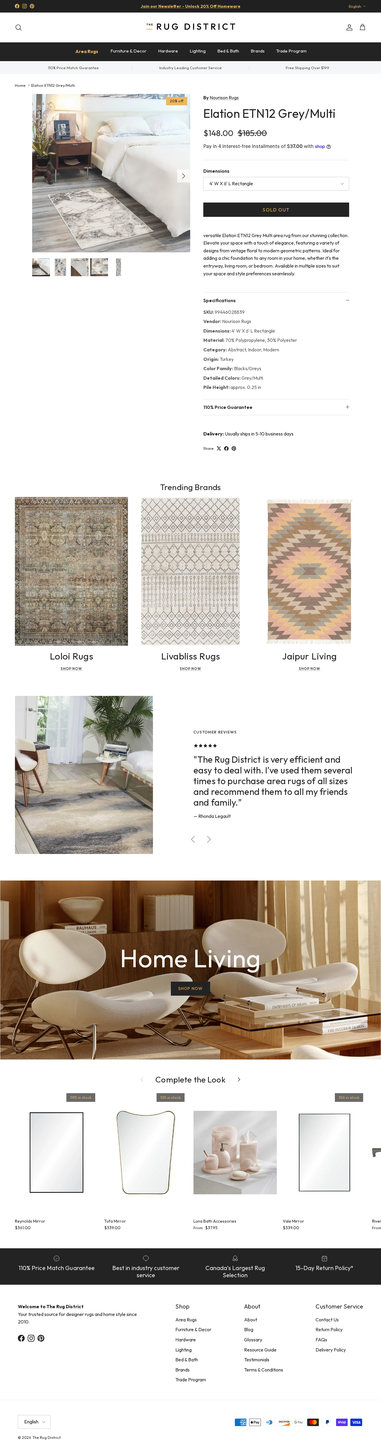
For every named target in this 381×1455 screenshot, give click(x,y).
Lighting (198, 51)
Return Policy (329, 1329)
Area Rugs (86, 51)
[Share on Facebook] (226, 448)
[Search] (18, 27)
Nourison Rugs (224, 98)
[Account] (348, 27)
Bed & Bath (228, 51)
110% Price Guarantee (227, 407)
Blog (248, 1329)
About (250, 1320)
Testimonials (256, 1360)
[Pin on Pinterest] (234, 448)
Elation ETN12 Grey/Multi (53, 85)
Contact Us (327, 1320)
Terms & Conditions (263, 1370)
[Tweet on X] (219, 448)
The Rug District (46, 1437)
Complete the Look (190, 1079)
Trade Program (291, 51)
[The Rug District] (190, 27)
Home (20, 85)
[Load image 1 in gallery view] (111, 173)
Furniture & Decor (128, 51)
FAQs (321, 1340)
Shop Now (71, 668)
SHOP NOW (190, 988)
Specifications (219, 300)
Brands (258, 51)
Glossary (253, 1340)
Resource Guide (260, 1350)
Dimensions (216, 171)
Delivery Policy (331, 1350)
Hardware (168, 51)
